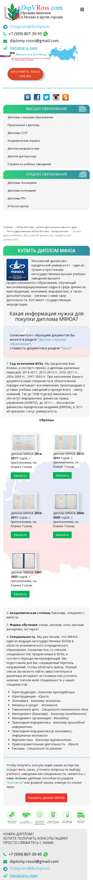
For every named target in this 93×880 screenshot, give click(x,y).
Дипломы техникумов (22, 183)
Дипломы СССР (18, 133)
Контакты (15, 782)
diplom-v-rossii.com (34, 12)
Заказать (20, 475)
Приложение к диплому (23, 125)
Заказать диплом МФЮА (46, 798)
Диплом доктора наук (22, 156)
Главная (8, 227)
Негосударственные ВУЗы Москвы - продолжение (37, 231)
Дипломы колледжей (22, 190)
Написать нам (23, 47)
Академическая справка (24, 141)
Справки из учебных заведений (29, 164)
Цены (66, 348)
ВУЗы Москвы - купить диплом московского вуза (47, 227)
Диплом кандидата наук (23, 148)
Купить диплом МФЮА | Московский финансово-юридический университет (42, 235)
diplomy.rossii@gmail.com (34, 40)
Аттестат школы (18, 206)
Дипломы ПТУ (17, 198)
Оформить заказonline (25, 73)
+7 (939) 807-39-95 (26, 33)
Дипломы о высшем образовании (30, 117)
